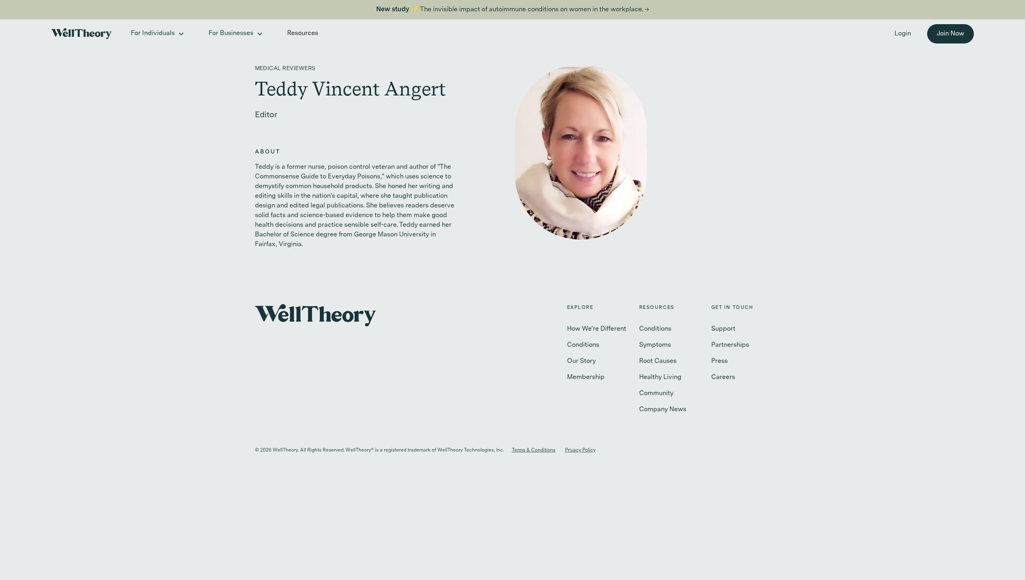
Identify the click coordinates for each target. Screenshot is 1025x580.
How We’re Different (596, 329)
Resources (302, 33)
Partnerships (730, 345)
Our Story (581, 361)
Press (719, 361)
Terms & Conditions (533, 450)
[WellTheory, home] (81, 33)
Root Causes (658, 361)
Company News (662, 409)
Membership (586, 377)
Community (656, 393)
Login (903, 34)
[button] (157, 34)
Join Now (950, 34)
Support (723, 329)
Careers (723, 377)
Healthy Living (660, 377)
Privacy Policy (580, 450)
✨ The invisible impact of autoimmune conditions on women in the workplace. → (512, 9)
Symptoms (655, 345)
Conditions (583, 345)
